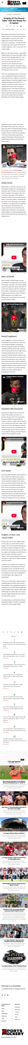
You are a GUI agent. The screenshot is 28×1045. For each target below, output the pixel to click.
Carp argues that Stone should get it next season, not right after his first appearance (12, 61)
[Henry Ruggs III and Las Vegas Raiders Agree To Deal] (14, 875)
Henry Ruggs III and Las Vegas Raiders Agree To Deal (14, 884)
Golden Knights (16, 14)
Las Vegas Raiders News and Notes (14, 833)
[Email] (17, 26)
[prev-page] (12, 976)
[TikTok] (5, 995)
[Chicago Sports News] (14, 3)
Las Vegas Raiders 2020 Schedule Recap (14, 966)
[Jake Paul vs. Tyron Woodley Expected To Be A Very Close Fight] (14, 798)
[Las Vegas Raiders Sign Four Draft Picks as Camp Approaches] (14, 849)
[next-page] (16, 976)
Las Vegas (9, 14)
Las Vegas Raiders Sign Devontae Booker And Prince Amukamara (14, 940)
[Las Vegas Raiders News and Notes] (14, 824)
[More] (20, 26)
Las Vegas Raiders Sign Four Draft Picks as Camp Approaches (14, 858)
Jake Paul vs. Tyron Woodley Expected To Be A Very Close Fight (14, 808)
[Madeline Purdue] (3, 29)
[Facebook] (7, 26)
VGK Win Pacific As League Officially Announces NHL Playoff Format (14, 910)
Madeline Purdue (10, 29)
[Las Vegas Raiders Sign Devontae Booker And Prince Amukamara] (14, 931)
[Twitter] (10, 26)
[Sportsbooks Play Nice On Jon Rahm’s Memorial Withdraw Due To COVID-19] (14, 772)
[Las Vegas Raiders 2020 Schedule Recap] (14, 957)
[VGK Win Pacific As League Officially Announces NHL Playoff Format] (14, 900)
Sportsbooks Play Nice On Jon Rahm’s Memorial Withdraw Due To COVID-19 (14, 782)
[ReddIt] (13, 26)
